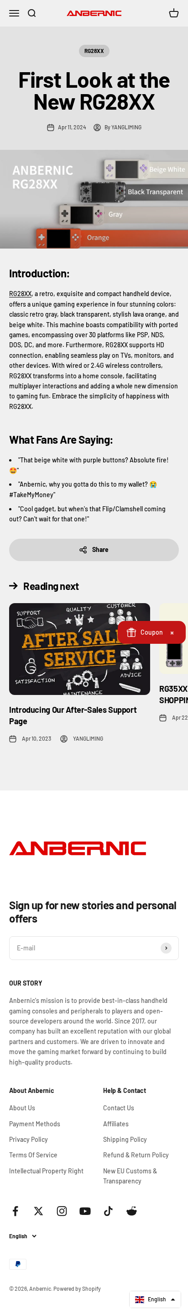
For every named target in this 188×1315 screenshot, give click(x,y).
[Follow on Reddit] (131, 1211)
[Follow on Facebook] (15, 1211)
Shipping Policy (125, 1139)
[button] (155, 1299)
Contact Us (118, 1108)
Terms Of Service (33, 1155)
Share (100, 549)
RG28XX (94, 51)
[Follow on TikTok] (108, 1211)
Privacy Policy (28, 1139)
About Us (22, 1108)
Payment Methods (34, 1124)
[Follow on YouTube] (85, 1211)
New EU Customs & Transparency (130, 1176)
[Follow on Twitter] (38, 1211)
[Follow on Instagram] (62, 1211)
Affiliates (116, 1124)
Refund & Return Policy (136, 1155)
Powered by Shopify (77, 1288)
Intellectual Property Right (46, 1171)
